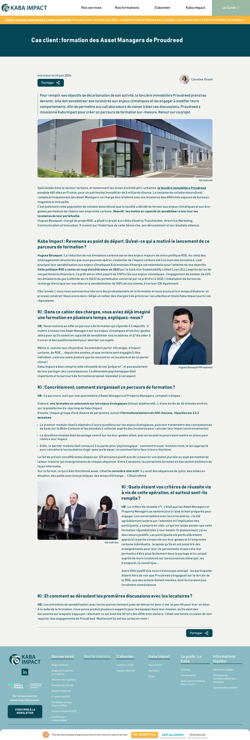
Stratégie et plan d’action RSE (62, 704)
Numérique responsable (59, 719)
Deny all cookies (173, 735)
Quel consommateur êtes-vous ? (193, 683)
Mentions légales (223, 669)
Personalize (197, 735)
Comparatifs (188, 675)
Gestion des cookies (225, 687)
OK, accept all (144, 734)
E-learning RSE (61, 696)
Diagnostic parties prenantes (63, 672)
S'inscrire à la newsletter (25, 711)
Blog (151, 676)
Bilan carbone (60, 665)
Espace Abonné (125, 670)
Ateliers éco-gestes (64, 679)
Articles (185, 669)
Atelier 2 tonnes (61, 691)
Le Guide (229, 8)
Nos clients (155, 665)
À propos (153, 670)
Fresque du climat (62, 685)
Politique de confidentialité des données (224, 678)
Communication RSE (64, 711)
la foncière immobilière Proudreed (181, 187)
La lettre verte (125, 665)
